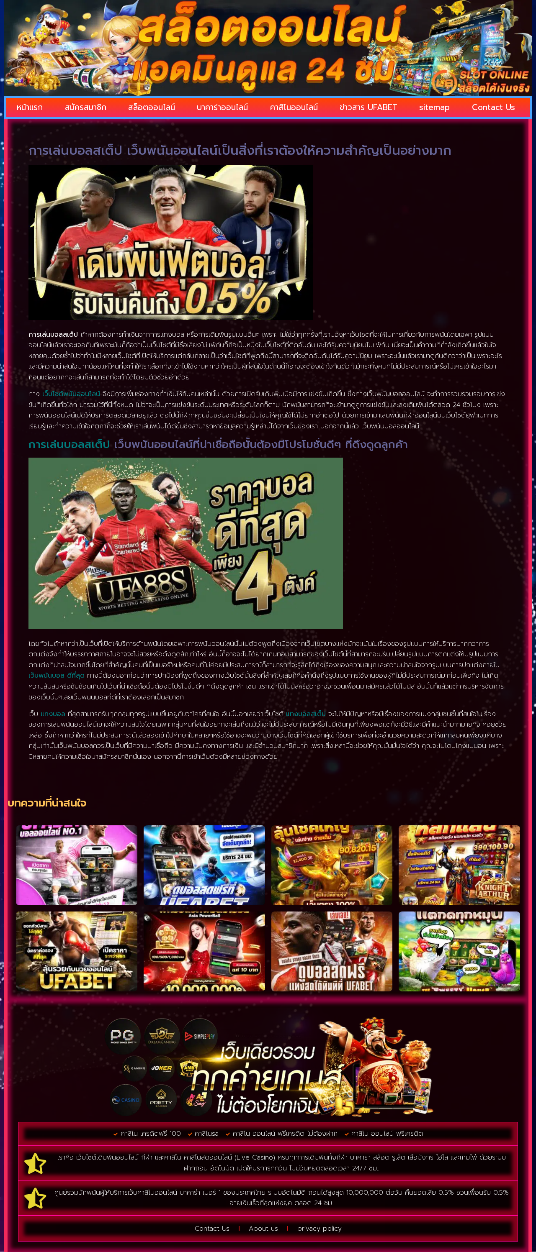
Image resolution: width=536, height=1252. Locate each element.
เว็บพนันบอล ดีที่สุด (56, 676)
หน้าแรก (30, 107)
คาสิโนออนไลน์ (294, 107)
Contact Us (493, 107)
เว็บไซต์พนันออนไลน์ (71, 394)
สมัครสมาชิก (85, 107)
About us (263, 1229)
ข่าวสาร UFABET (368, 107)
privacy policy (319, 1229)
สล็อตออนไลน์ (151, 107)
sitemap (434, 107)
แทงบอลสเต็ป (306, 714)
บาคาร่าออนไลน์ (222, 107)
